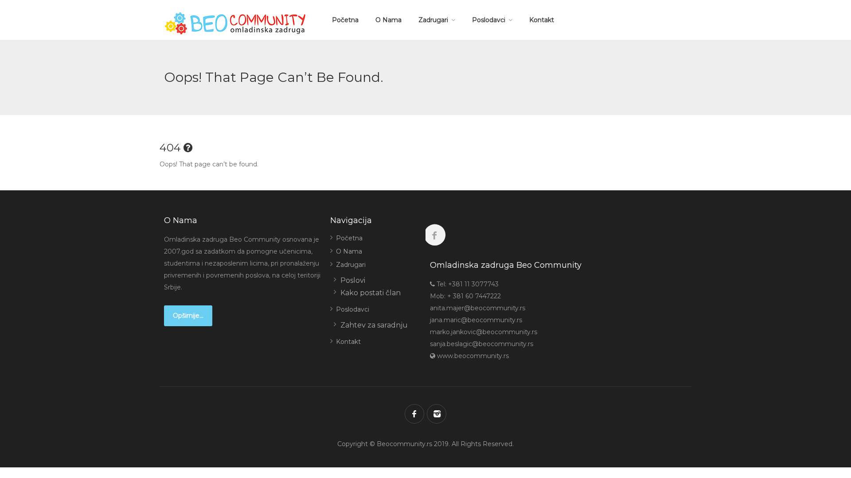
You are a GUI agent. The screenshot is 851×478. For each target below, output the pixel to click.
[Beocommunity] (237, 23)
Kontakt (541, 20)
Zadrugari (433, 20)
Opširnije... (188, 316)
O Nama (388, 20)
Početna (345, 20)
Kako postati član (370, 293)
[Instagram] (436, 414)
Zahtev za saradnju (374, 325)
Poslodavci (488, 20)
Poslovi (352, 280)
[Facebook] (414, 414)
